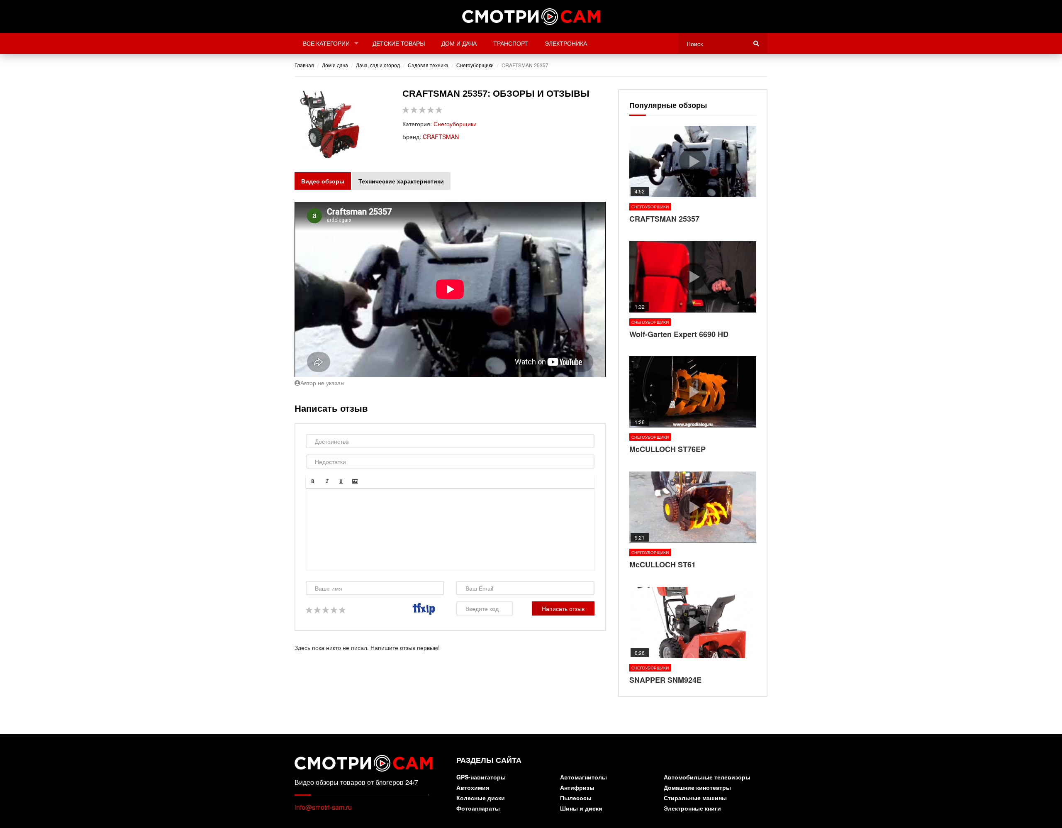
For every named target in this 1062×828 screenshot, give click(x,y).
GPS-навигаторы (481, 777)
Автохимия (472, 787)
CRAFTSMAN (441, 136)
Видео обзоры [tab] (322, 181)
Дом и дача (459, 43)
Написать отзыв (563, 608)
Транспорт (510, 43)
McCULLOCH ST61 (692, 520)
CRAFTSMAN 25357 (692, 175)
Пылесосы (576, 798)
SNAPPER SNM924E (692, 636)
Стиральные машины (695, 798)
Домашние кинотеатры (697, 787)
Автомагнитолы (583, 777)
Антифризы (577, 787)
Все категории (326, 43)
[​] (450, 529)
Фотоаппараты (478, 808)
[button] (313, 481)
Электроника (566, 43)
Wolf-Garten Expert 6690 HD (692, 290)
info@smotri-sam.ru (323, 807)
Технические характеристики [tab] (401, 181)
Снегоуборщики (455, 124)
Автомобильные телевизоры (707, 777)
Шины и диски (581, 808)
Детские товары (399, 43)
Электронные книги (692, 808)
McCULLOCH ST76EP (692, 405)
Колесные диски (480, 798)
